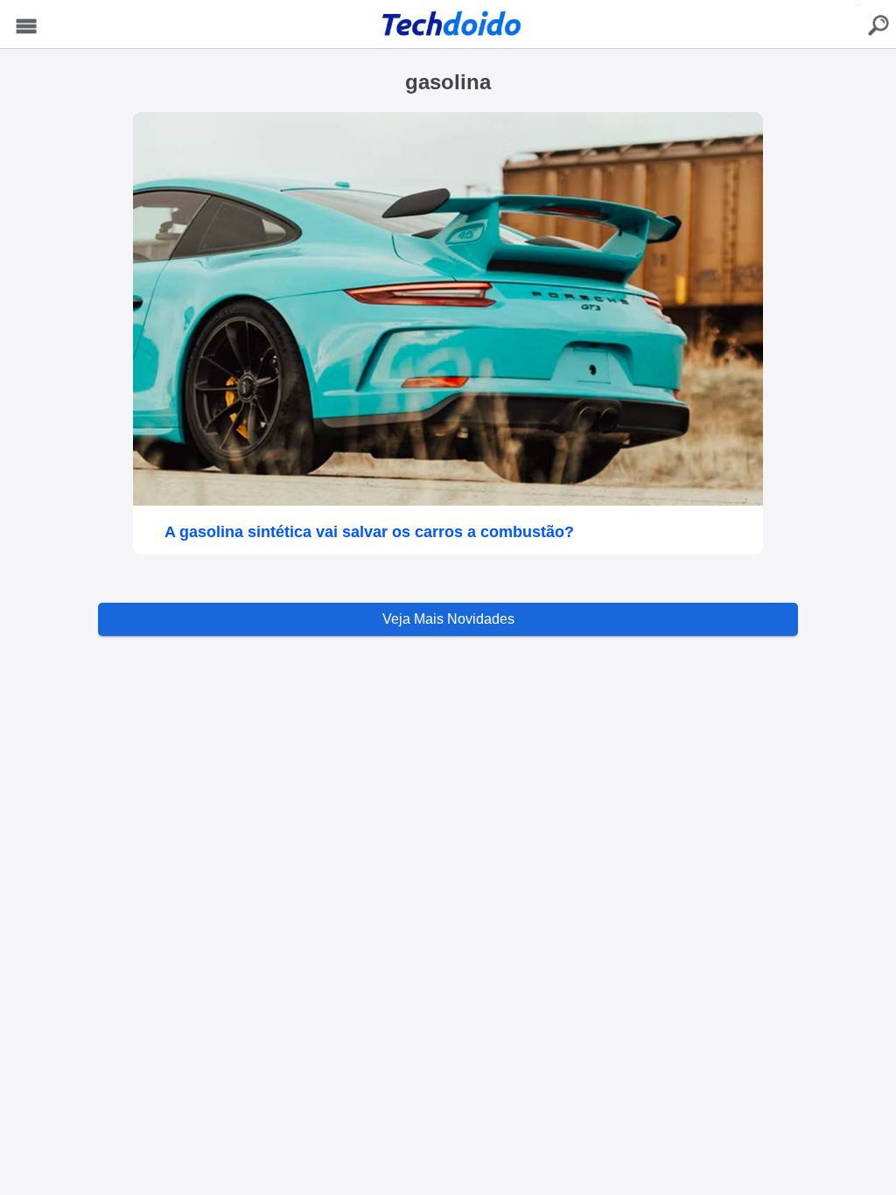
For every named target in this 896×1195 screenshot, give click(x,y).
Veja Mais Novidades (448, 618)
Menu (26, 26)
